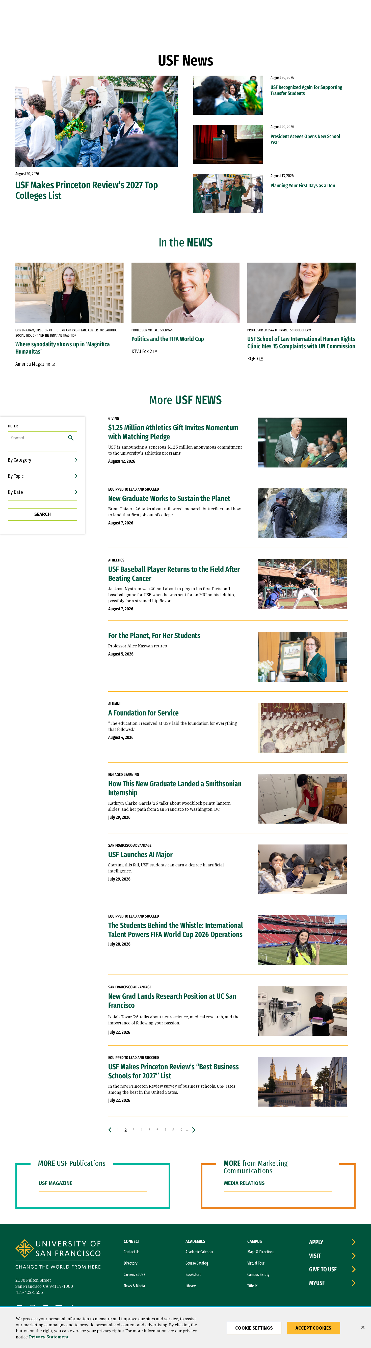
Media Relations (244, 1183)
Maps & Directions (260, 1251)
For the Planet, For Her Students (154, 635)
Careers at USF (134, 1274)
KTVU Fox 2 (141, 351)
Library (191, 1285)
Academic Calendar (200, 1251)
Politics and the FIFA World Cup (167, 338)
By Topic (15, 476)
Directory (131, 1263)
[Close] (362, 1327)
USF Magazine (55, 1183)
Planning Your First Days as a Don (303, 185)
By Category (19, 459)
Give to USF (323, 1269)
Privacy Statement (49, 1336)
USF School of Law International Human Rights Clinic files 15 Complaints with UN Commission (301, 342)
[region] (185, 1328)
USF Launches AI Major (140, 854)
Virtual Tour (255, 1263)
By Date (15, 492)
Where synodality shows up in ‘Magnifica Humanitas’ (62, 348)
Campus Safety (258, 1274)
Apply (316, 1242)
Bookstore (193, 1274)
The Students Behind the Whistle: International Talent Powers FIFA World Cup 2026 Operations (175, 930)
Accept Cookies (314, 1328)
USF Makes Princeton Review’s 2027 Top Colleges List (86, 190)
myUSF (317, 1283)
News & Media (134, 1285)
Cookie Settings (254, 1328)
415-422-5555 (29, 1292)
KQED (252, 359)
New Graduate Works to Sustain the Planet (169, 498)
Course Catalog (197, 1263)
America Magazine (32, 364)
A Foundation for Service (143, 712)
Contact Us (132, 1251)
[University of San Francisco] (57, 1254)
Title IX (252, 1285)
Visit (315, 1256)
